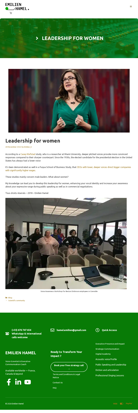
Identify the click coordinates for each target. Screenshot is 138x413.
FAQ (54, 388)
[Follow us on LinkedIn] (18, 382)
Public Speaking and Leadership (111, 364)
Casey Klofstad (27, 154)
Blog (10, 298)
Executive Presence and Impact (110, 344)
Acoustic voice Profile (106, 359)
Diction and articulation (107, 370)
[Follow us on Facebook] (8, 382)
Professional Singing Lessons (110, 375)
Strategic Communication (107, 349)
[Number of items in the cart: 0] (10, 13)
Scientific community (16, 300)
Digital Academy (103, 354)
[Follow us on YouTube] (27, 382)
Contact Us (58, 382)
